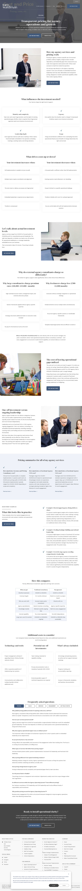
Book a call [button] (48, 35)
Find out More (33, 491)
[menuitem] (76, 1)
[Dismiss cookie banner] (68, 874)
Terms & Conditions (76, 887)
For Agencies (48, 6)
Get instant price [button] (73, 6)
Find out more (7, 491)
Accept (53, 885)
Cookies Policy (77, 885)
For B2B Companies (39, 6)
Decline (64, 885)
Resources (63, 6)
